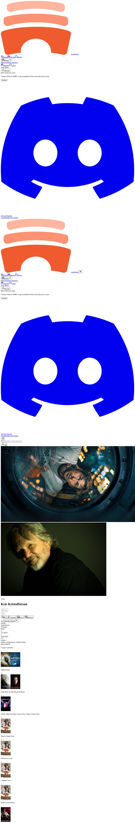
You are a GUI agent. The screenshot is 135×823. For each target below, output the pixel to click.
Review (10, 218)
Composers (14, 62)
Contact (15, 218)
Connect (4, 80)
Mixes (3, 62)
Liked (14, 65)
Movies (12, 57)
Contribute (4, 218)
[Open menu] (3, 438)
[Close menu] (80, 271)
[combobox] (11, 620)
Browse (6, 60)
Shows (20, 57)
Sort (8, 621)
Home (5, 57)
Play (5, 611)
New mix (6, 71)
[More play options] (3, 613)
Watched (6, 65)
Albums (7, 62)
